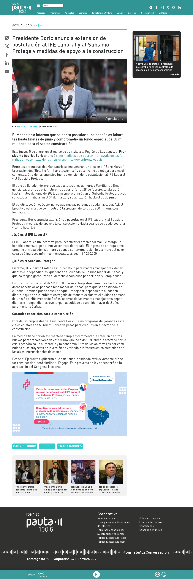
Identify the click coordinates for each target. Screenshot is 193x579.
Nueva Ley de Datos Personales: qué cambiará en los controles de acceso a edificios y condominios (154, 66)
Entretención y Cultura (102, 13)
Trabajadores (70, 446)
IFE (47, 446)
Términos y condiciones (111, 529)
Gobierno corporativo (151, 518)
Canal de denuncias (150, 529)
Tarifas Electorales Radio (111, 537)
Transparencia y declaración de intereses (113, 523)
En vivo (41, 573)
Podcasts (41, 13)
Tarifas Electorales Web (111, 541)
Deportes (132, 13)
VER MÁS (174, 74)
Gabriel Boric (24, 446)
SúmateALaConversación (146, 552)
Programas (55, 13)
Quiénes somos (106, 518)
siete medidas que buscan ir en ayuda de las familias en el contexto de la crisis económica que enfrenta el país (68, 157)
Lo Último (163, 13)
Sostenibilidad (147, 13)
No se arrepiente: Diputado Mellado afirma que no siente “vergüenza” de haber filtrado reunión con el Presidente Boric (111, 489)
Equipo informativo (150, 522)
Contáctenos (146, 525)
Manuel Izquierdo (27, 126)
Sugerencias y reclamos (111, 533)
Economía (83, 13)
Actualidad (69, 13)
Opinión (120, 13)
